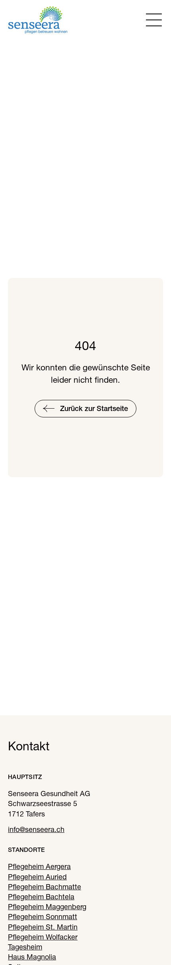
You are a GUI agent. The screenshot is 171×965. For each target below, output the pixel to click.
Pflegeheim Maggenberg (47, 906)
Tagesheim (25, 946)
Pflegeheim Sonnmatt (42, 916)
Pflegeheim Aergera (39, 866)
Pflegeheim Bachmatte (44, 886)
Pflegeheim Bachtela (41, 896)
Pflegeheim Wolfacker (43, 937)
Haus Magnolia (32, 956)
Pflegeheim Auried (37, 876)
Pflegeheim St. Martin (43, 927)
